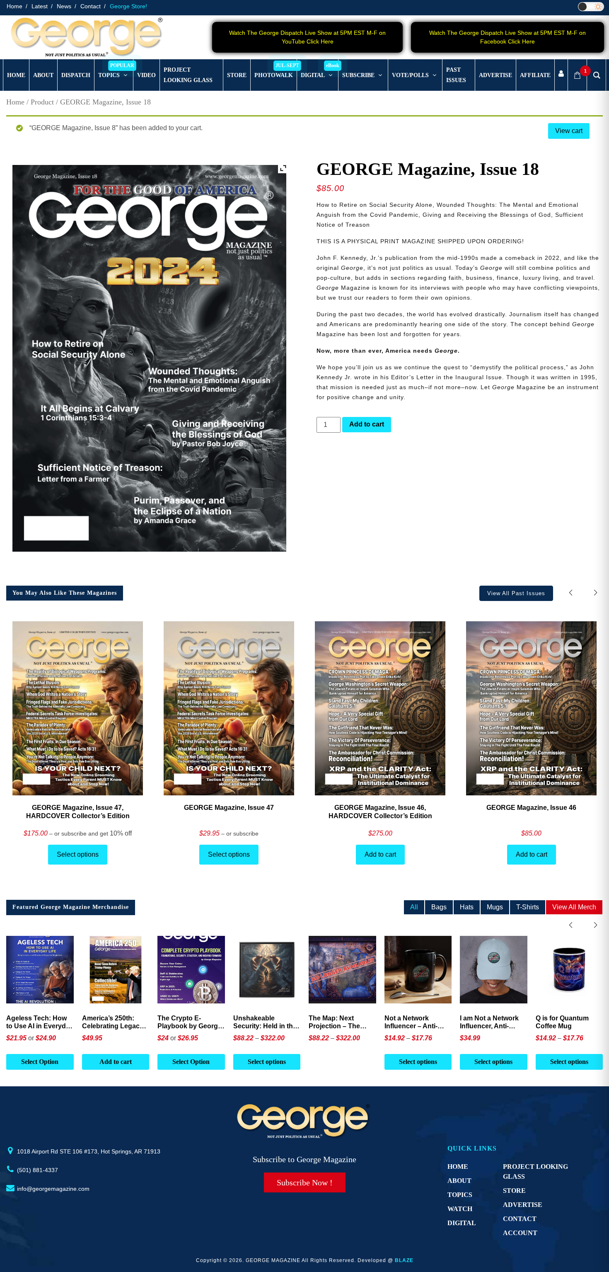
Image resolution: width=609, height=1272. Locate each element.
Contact (90, 6)
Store (514, 1190)
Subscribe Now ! (305, 1182)
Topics (459, 1194)
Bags (439, 907)
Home (14, 6)
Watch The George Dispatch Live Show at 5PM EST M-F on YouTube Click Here (307, 37)
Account (520, 1232)
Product (42, 102)
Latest (39, 6)
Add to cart (366, 424)
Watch (459, 1208)
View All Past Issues (516, 593)
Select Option (39, 1061)
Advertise (522, 1204)
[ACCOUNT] (561, 75)
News (64, 6)
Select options (78, 854)
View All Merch (574, 907)
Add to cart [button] (115, 1061)
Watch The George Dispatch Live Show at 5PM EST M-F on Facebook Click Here (507, 37)
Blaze (404, 1260)
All (414, 907)
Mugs (495, 907)
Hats (467, 907)
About (459, 1180)
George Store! (128, 6)
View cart (568, 130)
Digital (461, 1222)
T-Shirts (527, 907)
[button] (595, 593)
